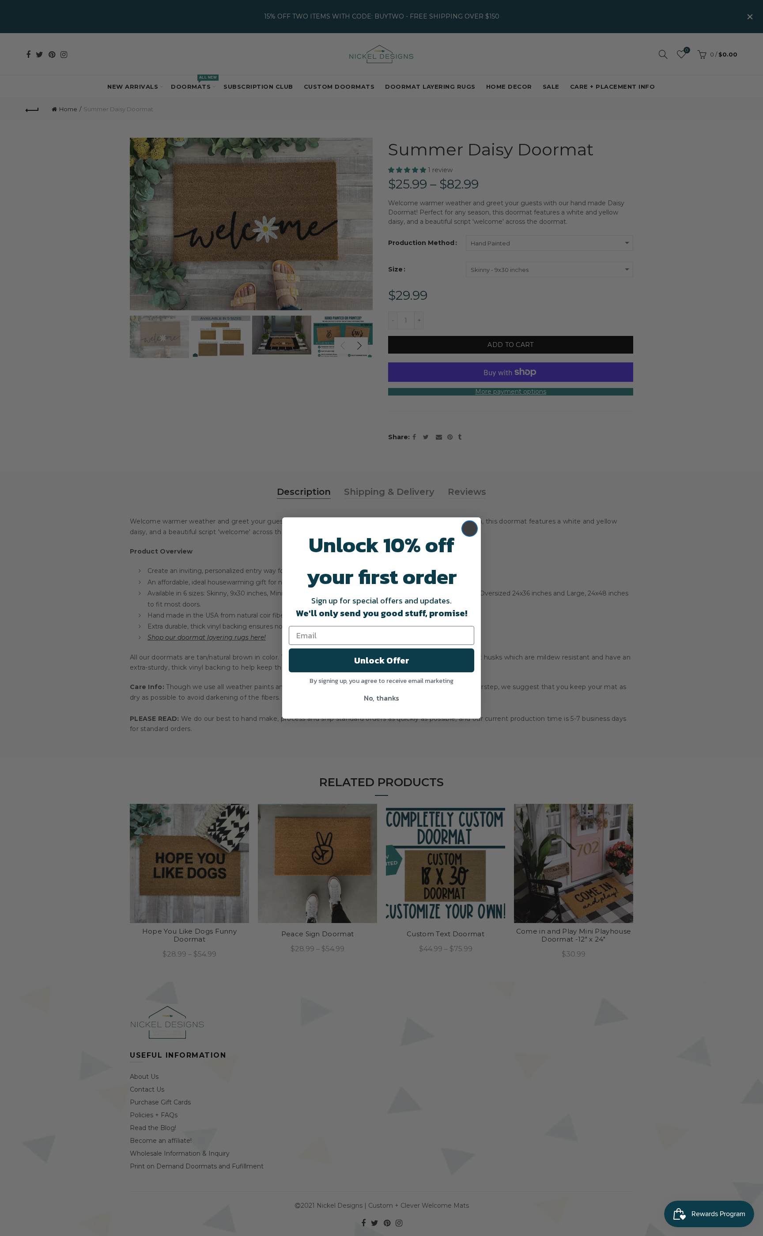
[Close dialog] (469, 528)
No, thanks (381, 698)
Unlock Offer (381, 660)
